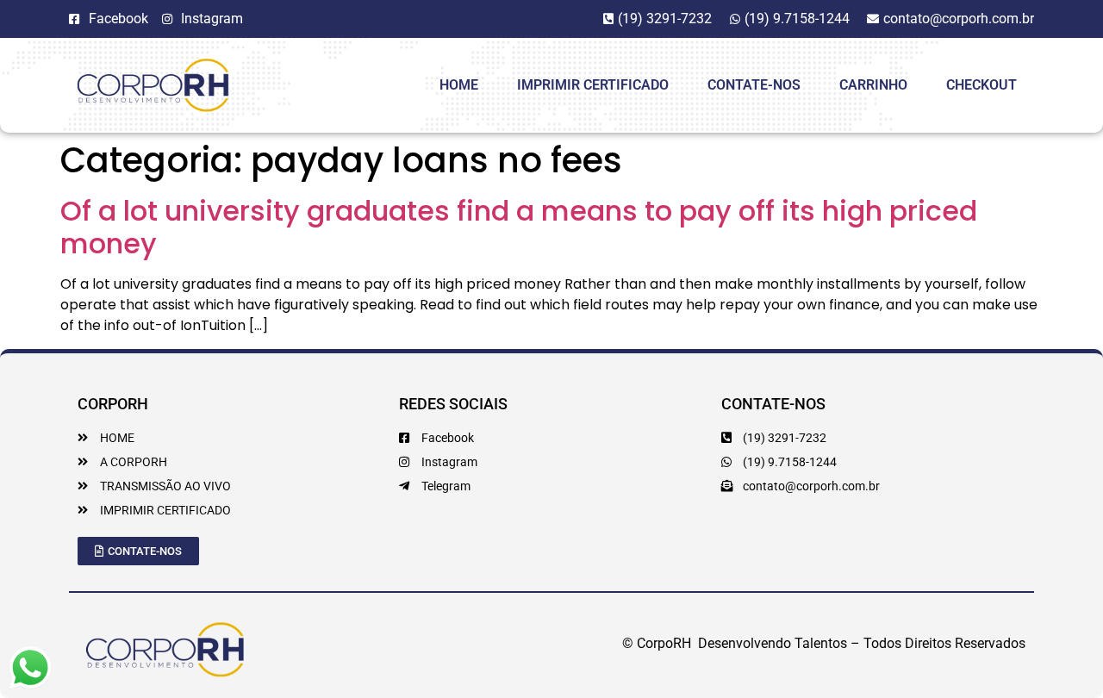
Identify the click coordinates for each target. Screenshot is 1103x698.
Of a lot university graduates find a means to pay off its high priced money (518, 227)
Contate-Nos (754, 85)
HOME (458, 85)
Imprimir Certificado (593, 85)
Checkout (981, 85)
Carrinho (873, 85)
